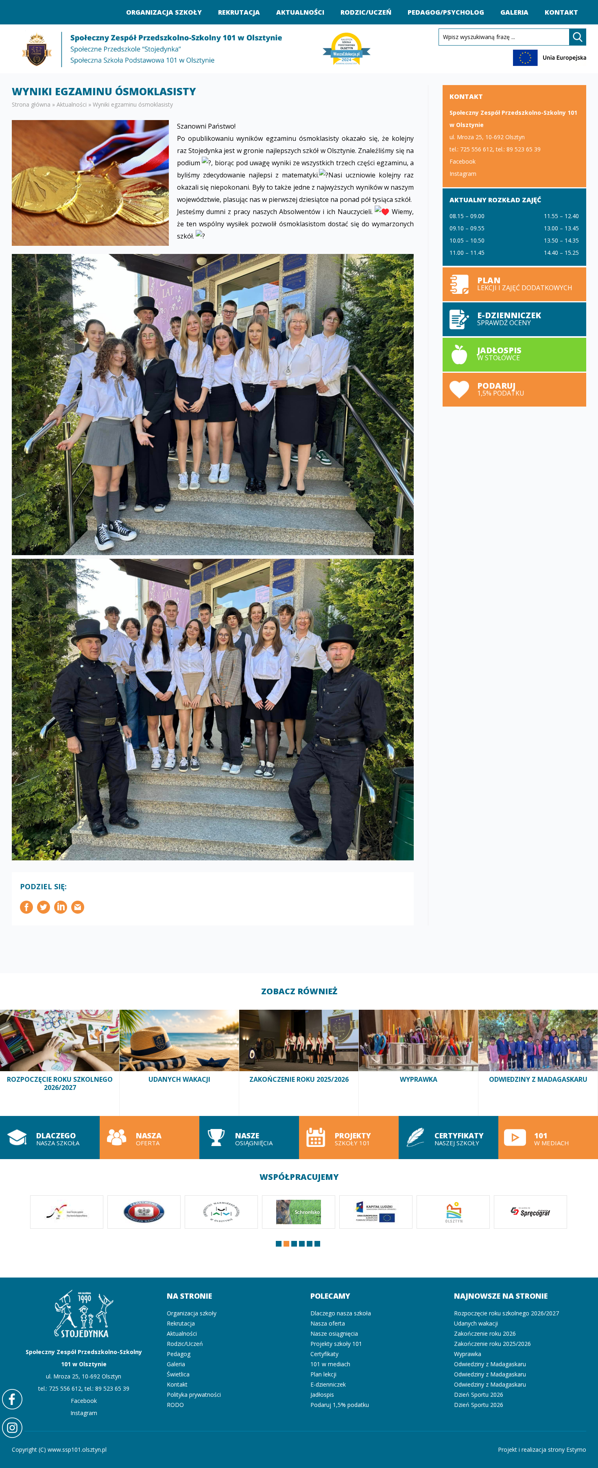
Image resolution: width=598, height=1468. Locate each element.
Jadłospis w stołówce (514, 355)
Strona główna (31, 104)
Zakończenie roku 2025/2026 (299, 1063)
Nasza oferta (149, 1137)
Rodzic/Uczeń (365, 12)
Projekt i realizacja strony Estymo (542, 1449)
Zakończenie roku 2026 (485, 1333)
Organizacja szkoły (164, 12)
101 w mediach (548, 1137)
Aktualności (300, 12)
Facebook (463, 161)
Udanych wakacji (179, 1063)
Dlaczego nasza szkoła (50, 1137)
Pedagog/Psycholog (446, 12)
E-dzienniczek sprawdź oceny (514, 319)
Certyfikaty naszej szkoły (448, 1137)
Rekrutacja (239, 12)
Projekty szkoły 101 (349, 1137)
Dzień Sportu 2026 (478, 1394)
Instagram (463, 173)
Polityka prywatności (194, 1394)
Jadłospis (322, 1394)
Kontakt (561, 12)
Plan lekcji (514, 284)
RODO (175, 1405)
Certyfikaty (324, 1354)
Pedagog (178, 1354)
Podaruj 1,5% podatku (514, 390)
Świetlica (178, 1374)
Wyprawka (418, 1063)
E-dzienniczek (328, 1384)
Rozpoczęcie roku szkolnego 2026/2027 (60, 1063)
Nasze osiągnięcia (249, 1137)
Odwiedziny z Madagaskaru (538, 1063)
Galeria (514, 12)
